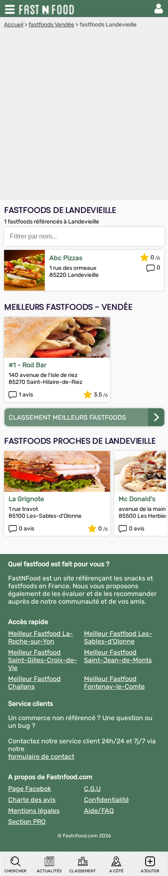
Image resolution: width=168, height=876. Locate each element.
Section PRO (27, 822)
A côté (116, 871)
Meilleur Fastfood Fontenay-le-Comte (114, 682)
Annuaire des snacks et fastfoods (47, 8)
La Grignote (26, 499)
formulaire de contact (41, 756)
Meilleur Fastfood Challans (34, 682)
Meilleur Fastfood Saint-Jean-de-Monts (118, 656)
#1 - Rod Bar (27, 365)
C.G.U (92, 789)
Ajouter (150, 871)
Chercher (15, 871)
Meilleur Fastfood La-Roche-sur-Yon (40, 637)
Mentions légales (34, 811)
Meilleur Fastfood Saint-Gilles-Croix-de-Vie (42, 660)
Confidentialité (106, 800)
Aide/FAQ (99, 811)
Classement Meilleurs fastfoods (67, 417)
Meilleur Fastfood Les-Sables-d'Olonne (118, 637)
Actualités (49, 871)
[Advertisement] (84, 116)
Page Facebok (29, 789)
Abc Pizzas (65, 258)
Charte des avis (31, 800)
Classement (82, 871)
